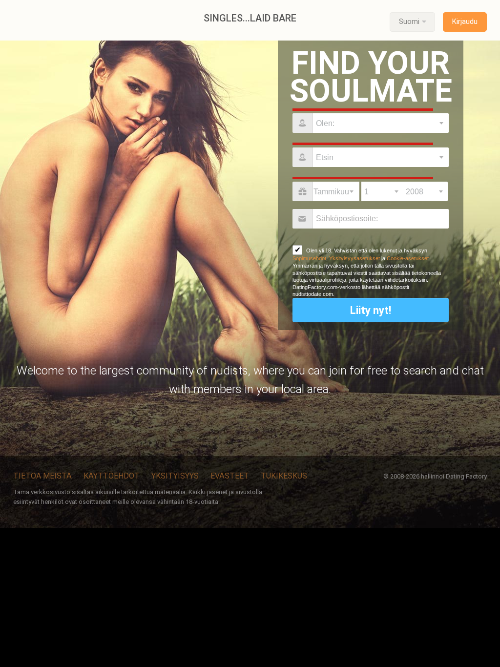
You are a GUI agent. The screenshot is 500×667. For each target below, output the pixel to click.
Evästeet (229, 475)
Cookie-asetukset (408, 258)
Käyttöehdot (111, 475)
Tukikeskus (284, 475)
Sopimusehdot (309, 258)
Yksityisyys (175, 475)
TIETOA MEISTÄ (42, 475)
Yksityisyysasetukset (354, 258)
